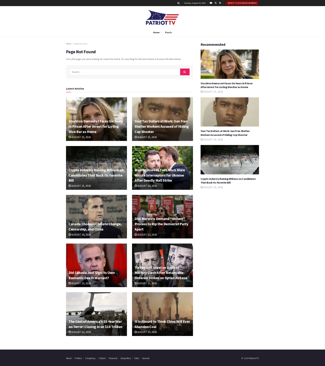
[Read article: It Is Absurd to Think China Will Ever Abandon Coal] (162, 314)
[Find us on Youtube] (211, 3)
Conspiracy (90, 358)
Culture (102, 358)
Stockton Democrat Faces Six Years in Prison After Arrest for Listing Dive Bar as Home (96, 126)
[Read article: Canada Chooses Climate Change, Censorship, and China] (96, 216)
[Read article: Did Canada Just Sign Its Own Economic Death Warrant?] (96, 265)
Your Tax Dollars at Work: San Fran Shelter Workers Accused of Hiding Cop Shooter (162, 126)
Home (156, 32)
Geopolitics (126, 358)
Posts (168, 32)
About (69, 358)
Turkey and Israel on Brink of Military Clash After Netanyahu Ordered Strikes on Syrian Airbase (161, 272)
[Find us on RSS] (220, 3)
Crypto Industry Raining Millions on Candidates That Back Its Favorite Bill (96, 175)
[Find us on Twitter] (215, 3)
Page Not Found (80, 43)
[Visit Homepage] (162, 17)
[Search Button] (178, 3)
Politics (78, 358)
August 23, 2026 (147, 234)
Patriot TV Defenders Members (242, 3)
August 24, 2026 (147, 185)
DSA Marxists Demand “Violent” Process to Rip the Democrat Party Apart (161, 224)
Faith (136, 358)
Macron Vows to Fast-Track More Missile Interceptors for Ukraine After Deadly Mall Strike (160, 175)
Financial (113, 358)
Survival (145, 358)
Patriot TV (253, 358)
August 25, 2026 (81, 137)
